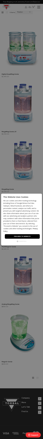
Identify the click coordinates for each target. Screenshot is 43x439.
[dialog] (21, 219)
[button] (21, 241)
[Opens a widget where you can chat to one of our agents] (33, 435)
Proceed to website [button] (22, 236)
